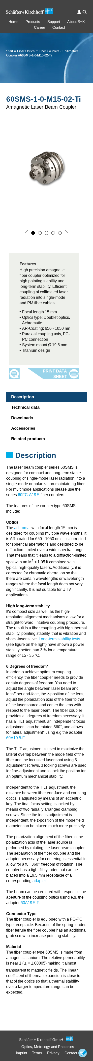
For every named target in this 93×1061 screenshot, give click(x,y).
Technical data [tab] (25, 407)
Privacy (53, 1053)
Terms (37, 1053)
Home (13, 21)
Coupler (11, 55)
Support (53, 21)
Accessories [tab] (23, 428)
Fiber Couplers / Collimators (59, 51)
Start (9, 51)
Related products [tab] (28, 438)
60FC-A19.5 (28, 495)
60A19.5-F (15, 738)
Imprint (21, 1053)
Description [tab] (22, 396)
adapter (39, 881)
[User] (79, 12)
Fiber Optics (26, 51)
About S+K (76, 21)
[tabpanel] (46, 462)
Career (39, 27)
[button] (26, 232)
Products (33, 21)
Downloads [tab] (22, 417)
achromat (22, 528)
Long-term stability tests (59, 639)
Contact (58, 27)
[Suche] (85, 12)
